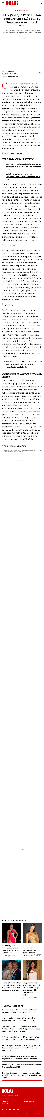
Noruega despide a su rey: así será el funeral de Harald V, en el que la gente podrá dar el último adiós (21, 1075)
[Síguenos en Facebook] (3, 1109)
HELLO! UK (5, 1103)
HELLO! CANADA (29, 1101)
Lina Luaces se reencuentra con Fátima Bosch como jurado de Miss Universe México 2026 (32, 950)
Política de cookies (26, 1113)
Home (17, 10)
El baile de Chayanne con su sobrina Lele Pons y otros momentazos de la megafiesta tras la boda (24, 364)
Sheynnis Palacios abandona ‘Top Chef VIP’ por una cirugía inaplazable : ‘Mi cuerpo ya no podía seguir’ (31, 988)
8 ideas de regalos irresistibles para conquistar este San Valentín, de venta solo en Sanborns (21, 1038)
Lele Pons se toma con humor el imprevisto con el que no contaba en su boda (23, 176)
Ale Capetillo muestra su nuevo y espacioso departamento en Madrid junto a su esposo (20, 1057)
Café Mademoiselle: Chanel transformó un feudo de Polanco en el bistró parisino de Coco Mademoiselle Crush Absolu (21, 1028)
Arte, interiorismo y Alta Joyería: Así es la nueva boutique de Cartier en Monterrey (19, 1019)
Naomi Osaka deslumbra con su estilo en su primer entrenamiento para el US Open (19, 1010)
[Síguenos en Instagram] (10, 1109)
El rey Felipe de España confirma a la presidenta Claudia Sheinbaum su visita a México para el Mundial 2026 (21, 1047)
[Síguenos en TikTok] (18, 1109)
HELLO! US (27, 1099)
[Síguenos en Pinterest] (14, 1109)
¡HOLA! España (7, 1099)
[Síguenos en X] (7, 1109)
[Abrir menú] (3, 3)
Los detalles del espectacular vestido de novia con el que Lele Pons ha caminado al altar (23, 167)
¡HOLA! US (5, 1101)
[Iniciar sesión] (41, 3)
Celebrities (24, 10)
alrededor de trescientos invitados (18, 102)
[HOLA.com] (22, 1091)
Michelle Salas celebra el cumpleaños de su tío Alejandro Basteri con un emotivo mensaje (11, 986)
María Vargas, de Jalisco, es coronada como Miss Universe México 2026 (10, 949)
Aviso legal (8, 1113)
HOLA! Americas (8, 71)
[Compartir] (40, 73)
